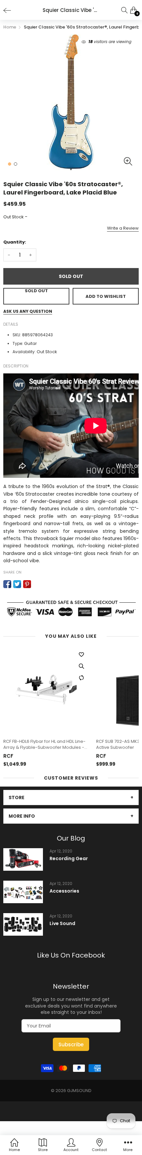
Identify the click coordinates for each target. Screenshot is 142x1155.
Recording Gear (69, 858)
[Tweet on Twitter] (17, 584)
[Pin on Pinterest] (27, 584)
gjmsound (79, 1090)
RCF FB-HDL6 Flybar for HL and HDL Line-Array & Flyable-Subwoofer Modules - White (44, 744)
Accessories (64, 891)
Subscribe (71, 1044)
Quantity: (14, 242)
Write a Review (123, 228)
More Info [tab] (22, 816)
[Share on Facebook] (7, 584)
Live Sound (62, 923)
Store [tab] (16, 797)
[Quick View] (81, 666)
